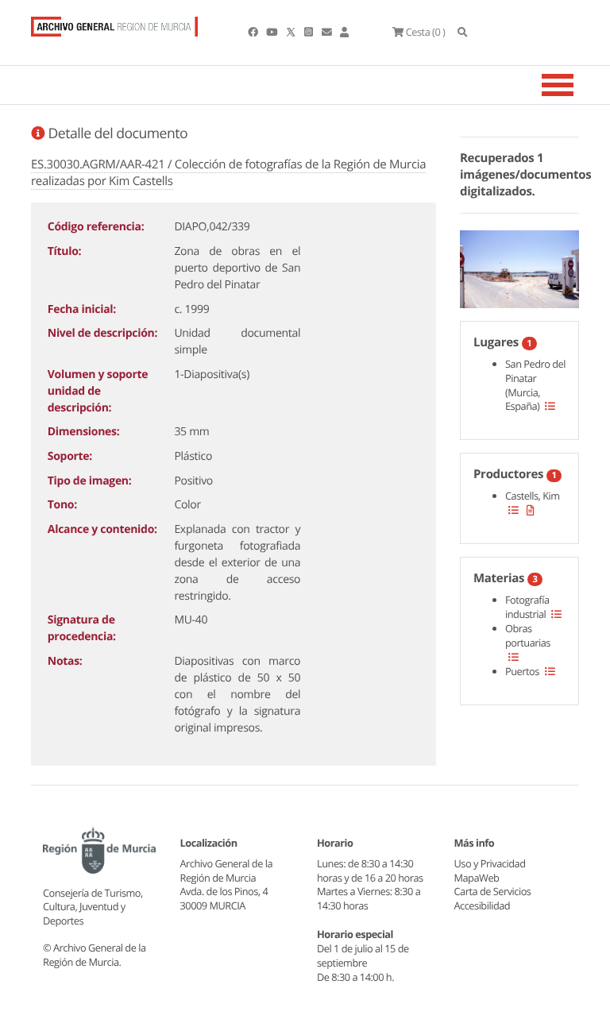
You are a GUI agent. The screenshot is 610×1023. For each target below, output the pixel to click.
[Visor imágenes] (519, 266)
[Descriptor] (530, 510)
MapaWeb (477, 878)
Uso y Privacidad (490, 863)
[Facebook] (254, 32)
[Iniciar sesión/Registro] (344, 32)
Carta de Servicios (492, 891)
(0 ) (425, 32)
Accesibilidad (482, 905)
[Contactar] (328, 32)
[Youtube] (272, 32)
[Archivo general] (114, 23)
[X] (292, 32)
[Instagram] (309, 32)
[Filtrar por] (550, 406)
